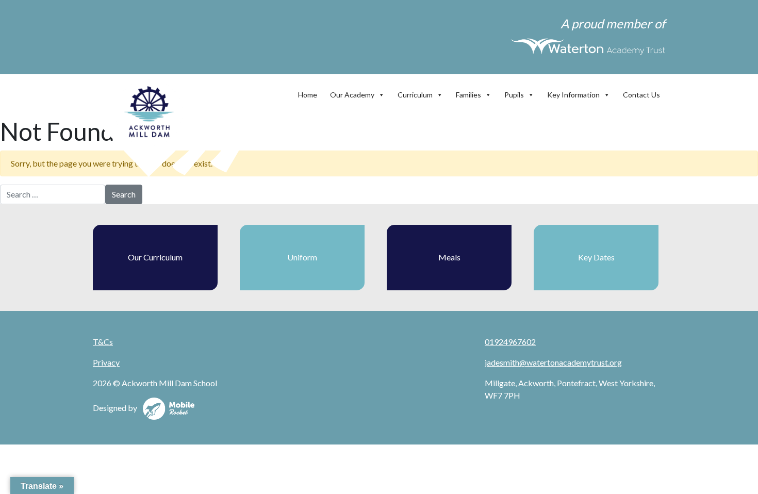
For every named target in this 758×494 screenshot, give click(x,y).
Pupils (514, 94)
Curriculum (415, 94)
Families (468, 94)
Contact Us (641, 94)
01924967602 (510, 342)
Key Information (573, 94)
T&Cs (103, 342)
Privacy (106, 362)
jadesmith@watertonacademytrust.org (553, 362)
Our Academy (352, 94)
